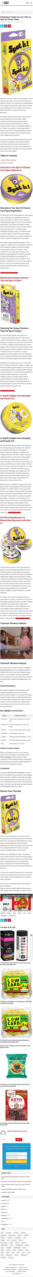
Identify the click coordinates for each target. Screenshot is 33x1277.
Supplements (9, 12)
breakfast (3, 1235)
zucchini (11, 1257)
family (9, 913)
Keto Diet (2, 22)
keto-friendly (19, 1245)
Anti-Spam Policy (16, 1273)
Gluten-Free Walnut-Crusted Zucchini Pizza (13, 1189)
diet (25, 1237)
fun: (15, 913)
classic (3, 913)
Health (3, 1206)
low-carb (8, 1247)
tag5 (18, 1252)
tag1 (27, 1250)
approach (8, 1232)
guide (11, 1242)
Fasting (3, 1200)
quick (2, 1250)
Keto (2, 1209)
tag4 (13, 1252)
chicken (26, 1235)
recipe (8, 1250)
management (17, 1247)
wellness (3, 1257)
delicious (10, 1237)
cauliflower (12, 1235)
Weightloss (12, 915)
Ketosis (3, 1212)
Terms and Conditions (11, 1267)
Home (3, 12)
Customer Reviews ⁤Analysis (8, 160)
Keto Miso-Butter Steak (8, 1192)
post (24, 1247)
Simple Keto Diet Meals (18, 1264)
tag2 (2, 1252)
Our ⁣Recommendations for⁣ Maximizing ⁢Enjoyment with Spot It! (15, 520)
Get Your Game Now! (8, 390)
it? (24, 913)
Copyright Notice (21, 1271)
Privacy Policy (23, 1267)
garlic (20, 1240)
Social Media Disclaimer (9, 1269)
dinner (2, 1240)
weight (16, 1255)
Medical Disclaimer (23, 1269)
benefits (23, 1232)
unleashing (4, 915)
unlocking (9, 1255)
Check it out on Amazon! (9, 272)
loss (2, 1247)
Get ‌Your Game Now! (23, 618)
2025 (2, 1232)
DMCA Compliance (10, 1271)
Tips (2, 1221)
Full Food (4, 1203)
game (20, 913)
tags (23, 1252)
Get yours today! (14, 512)
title (2, 1255)
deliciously (18, 1237)
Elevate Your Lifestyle (7, 163)
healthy (24, 1242)
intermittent (4, 1245)
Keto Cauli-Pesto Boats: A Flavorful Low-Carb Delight (16, 1181)
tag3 (7, 1252)
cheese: (19, 1235)
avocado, (16, 1232)
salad (14, 1250)
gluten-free (4, 1242)
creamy (3, 1237)
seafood (21, 1250)
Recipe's (3, 1215)
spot (29, 913)
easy (8, 1240)
